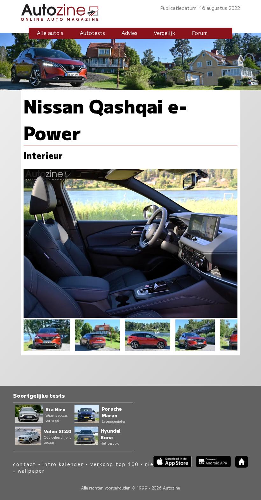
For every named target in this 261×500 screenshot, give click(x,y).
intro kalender (63, 464)
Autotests (92, 33)
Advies (130, 33)
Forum (200, 33)
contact (24, 464)
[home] (239, 465)
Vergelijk (164, 33)
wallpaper (31, 470)
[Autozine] (130, 11)
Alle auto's (50, 33)
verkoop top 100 (114, 464)
